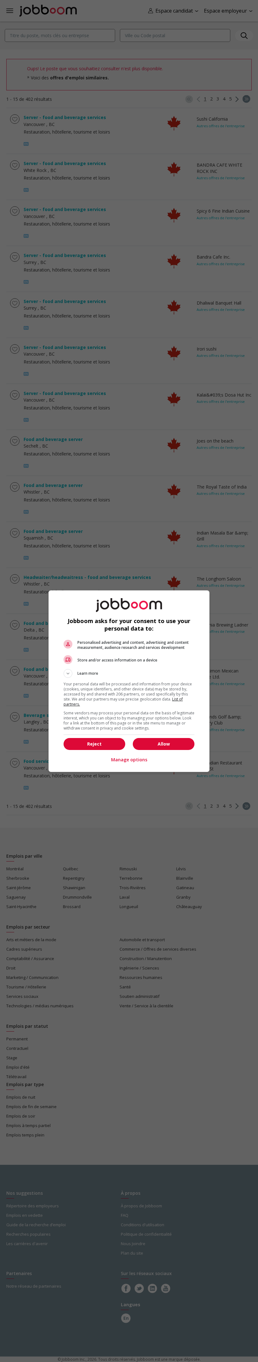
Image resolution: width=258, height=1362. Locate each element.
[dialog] (129, 681)
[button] (129, 673)
